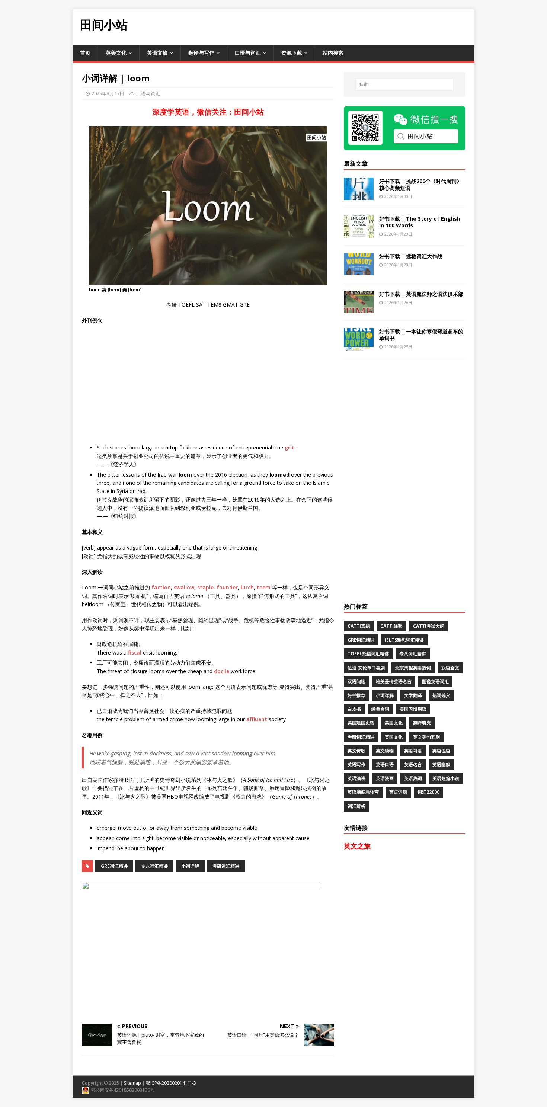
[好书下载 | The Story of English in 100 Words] (359, 233)
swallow (184, 587)
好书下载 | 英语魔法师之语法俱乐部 (421, 293)
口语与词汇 (248, 52)
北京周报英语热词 (413, 668)
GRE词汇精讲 (114, 866)
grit (289, 447)
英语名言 (413, 764)
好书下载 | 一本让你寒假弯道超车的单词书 (421, 335)
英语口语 (385, 764)
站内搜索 (333, 52)
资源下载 (291, 52)
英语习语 (413, 751)
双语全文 (450, 668)
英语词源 (398, 792)
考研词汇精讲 (225, 866)
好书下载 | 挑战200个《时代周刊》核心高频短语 (420, 184)
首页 (85, 52)
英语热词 (413, 778)
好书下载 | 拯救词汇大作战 (410, 256)
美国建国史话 (361, 723)
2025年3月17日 (108, 93)
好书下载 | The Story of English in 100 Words (419, 222)
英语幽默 (441, 764)
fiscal (134, 652)
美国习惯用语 (413, 709)
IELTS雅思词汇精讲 (404, 640)
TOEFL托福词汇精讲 (368, 653)
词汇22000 (428, 792)
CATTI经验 (391, 626)
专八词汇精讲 (154, 866)
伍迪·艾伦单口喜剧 (366, 668)
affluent (256, 719)
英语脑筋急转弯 (363, 792)
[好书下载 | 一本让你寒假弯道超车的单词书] (359, 345)
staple (205, 587)
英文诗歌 (356, 751)
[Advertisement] (339, 26)
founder (227, 587)
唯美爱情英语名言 (394, 681)
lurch (247, 587)
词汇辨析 (356, 806)
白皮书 (354, 709)
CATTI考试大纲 (428, 626)
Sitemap (132, 1083)
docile (221, 671)
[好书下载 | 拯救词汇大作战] (359, 270)
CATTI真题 (359, 626)
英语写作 (356, 764)
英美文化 (116, 52)
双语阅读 (356, 681)
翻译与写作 (201, 52)
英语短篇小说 (445, 778)
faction (161, 587)
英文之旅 (357, 845)
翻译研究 (422, 723)
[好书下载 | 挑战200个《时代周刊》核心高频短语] (359, 195)
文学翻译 (413, 695)
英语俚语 (441, 751)
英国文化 (394, 737)
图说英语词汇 (435, 681)
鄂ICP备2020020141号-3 (171, 1083)
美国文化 (394, 723)
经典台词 (380, 709)
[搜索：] (404, 84)
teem (264, 587)
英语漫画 (385, 778)
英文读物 (385, 751)
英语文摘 (157, 52)
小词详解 (190, 866)
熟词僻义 (441, 695)
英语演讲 (356, 778)
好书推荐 (356, 695)
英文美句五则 (426, 737)
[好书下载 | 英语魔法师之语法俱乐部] (359, 308)
